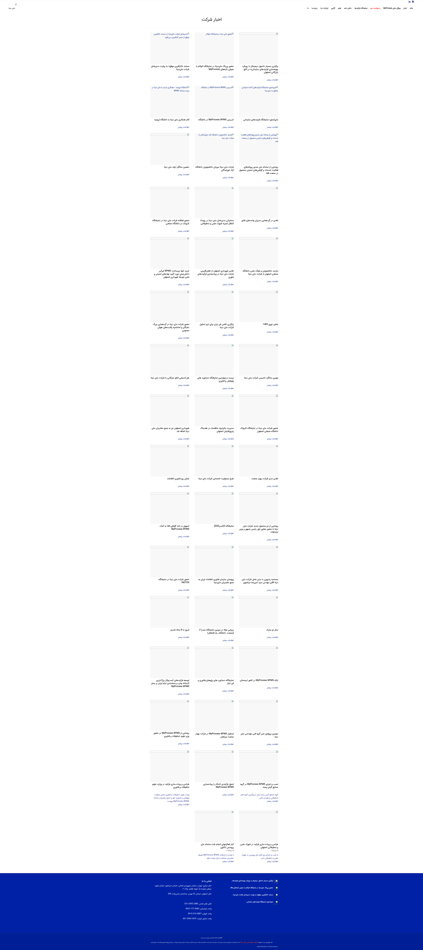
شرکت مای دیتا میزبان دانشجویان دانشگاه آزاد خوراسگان (215, 168)
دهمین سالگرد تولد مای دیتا (176, 167)
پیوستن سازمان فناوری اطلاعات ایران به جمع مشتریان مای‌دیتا (216, 581)
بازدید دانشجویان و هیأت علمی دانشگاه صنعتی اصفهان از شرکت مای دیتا (260, 272)
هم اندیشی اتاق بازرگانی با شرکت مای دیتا (170, 378)
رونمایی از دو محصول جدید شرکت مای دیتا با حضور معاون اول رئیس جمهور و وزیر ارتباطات (258, 529)
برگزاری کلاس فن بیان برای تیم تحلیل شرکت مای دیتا (217, 326)
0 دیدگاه (275, 850)
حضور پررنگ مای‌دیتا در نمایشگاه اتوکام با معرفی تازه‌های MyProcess (215, 68)
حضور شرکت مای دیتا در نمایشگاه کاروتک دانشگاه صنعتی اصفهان (259, 429)
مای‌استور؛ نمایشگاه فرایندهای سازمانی (260, 119)
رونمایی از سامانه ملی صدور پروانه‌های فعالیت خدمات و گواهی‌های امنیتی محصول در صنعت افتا (258, 170)
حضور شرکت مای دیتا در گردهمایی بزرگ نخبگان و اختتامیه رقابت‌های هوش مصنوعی (171, 327)
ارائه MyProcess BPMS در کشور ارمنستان (259, 680)
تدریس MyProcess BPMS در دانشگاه (216, 119)
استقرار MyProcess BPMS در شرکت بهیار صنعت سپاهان (215, 735)
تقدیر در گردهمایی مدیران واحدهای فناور (259, 220)
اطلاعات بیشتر (272, 79)
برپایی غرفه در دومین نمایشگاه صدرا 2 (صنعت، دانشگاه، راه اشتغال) (216, 631)
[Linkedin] (409, 1)
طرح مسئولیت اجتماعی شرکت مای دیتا (216, 478)
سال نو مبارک (272, 630)
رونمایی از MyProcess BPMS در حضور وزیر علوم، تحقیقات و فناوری (171, 734)
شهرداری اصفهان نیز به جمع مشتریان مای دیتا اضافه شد (170, 429)
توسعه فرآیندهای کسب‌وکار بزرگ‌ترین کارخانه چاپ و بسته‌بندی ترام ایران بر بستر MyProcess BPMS (170, 683)
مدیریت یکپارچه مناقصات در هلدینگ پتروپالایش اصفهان (217, 429)
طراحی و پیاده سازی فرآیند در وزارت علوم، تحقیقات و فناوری (170, 785)
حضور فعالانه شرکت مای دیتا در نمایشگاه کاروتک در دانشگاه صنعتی (170, 222)
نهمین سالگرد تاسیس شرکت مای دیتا (261, 378)
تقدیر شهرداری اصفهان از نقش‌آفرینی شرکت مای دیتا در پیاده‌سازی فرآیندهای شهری (216, 274)
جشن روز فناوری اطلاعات (178, 478)
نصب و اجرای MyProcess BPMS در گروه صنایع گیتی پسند (259, 785)
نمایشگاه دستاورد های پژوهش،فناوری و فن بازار (216, 682)
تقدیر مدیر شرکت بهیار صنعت (264, 478)
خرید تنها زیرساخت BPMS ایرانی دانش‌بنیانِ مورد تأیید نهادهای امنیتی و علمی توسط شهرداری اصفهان (171, 274)
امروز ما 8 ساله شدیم (180, 630)
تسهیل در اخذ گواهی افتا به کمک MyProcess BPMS (174, 527)
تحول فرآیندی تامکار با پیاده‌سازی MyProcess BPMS (218, 785)
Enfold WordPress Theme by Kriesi (267, 947)
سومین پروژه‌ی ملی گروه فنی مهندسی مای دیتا (259, 735)
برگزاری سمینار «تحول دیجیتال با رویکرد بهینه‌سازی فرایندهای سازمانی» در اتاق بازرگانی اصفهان (260, 69)
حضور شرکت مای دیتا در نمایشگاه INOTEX (174, 581)
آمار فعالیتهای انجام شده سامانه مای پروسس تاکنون (217, 846)
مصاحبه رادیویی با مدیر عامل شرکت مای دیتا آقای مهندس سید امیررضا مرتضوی (260, 581)
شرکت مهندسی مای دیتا (249, 942)
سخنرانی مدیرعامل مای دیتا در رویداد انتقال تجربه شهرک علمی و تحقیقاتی (217, 222)
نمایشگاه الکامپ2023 (224, 526)
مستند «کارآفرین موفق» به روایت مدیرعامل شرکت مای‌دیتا (170, 68)
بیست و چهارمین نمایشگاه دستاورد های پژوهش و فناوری (215, 379)
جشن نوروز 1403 (270, 324)
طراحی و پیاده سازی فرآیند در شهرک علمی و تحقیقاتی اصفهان (259, 846)
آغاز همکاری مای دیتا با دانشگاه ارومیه (171, 119)
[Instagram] (413, 1)
